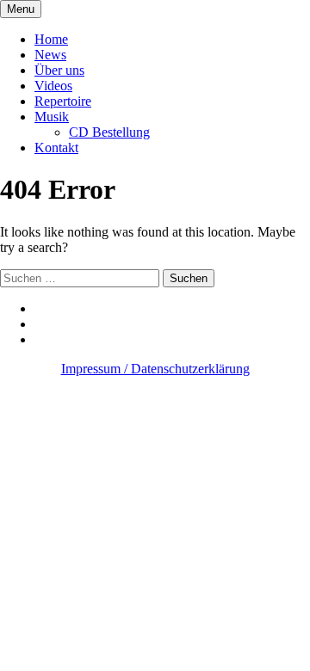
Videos (53, 85)
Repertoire (62, 101)
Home (51, 39)
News (50, 54)
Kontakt (56, 147)
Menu (20, 9)
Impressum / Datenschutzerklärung (155, 368)
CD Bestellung (109, 132)
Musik (51, 116)
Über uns (59, 70)
